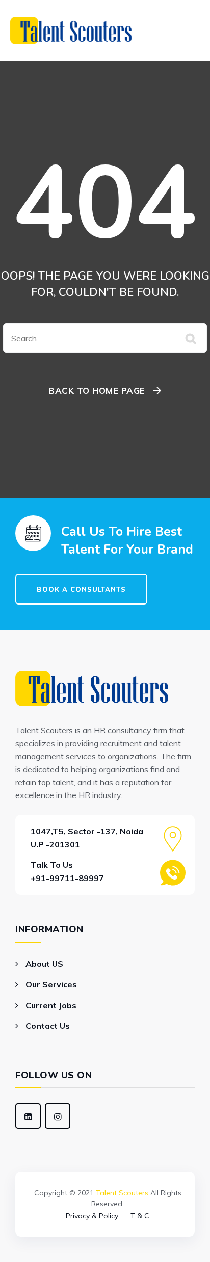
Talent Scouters (122, 1192)
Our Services (51, 984)
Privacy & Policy (92, 1215)
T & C (139, 1215)
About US (44, 963)
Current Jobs (50, 1005)
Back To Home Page (96, 390)
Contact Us (47, 1026)
